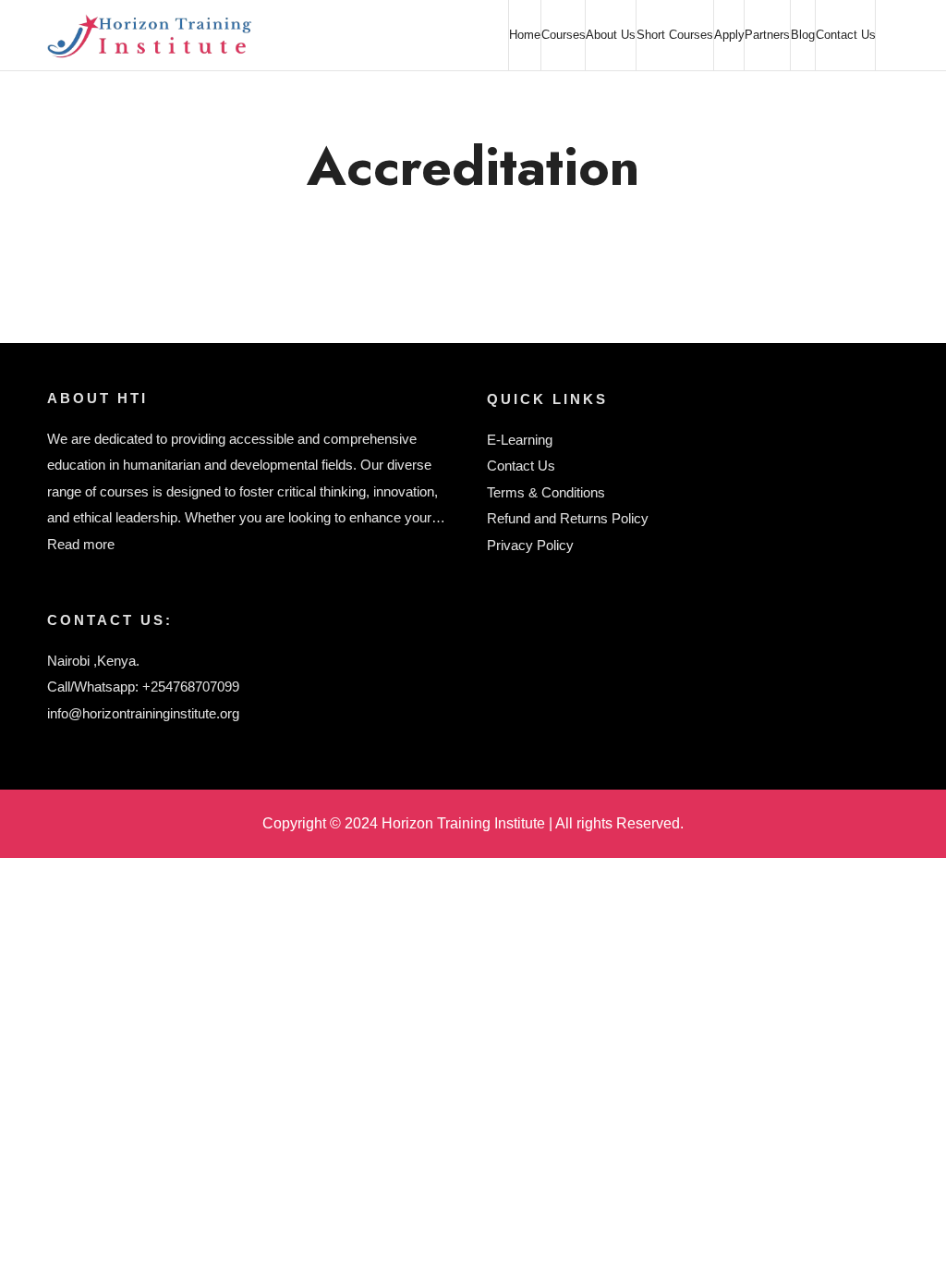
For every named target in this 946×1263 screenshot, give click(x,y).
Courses (563, 35)
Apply (729, 35)
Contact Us (846, 35)
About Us (611, 35)
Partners (767, 35)
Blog (803, 35)
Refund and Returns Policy (568, 518)
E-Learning (519, 440)
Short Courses (675, 35)
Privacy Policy (530, 545)
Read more (81, 544)
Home (524, 35)
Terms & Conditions (546, 492)
